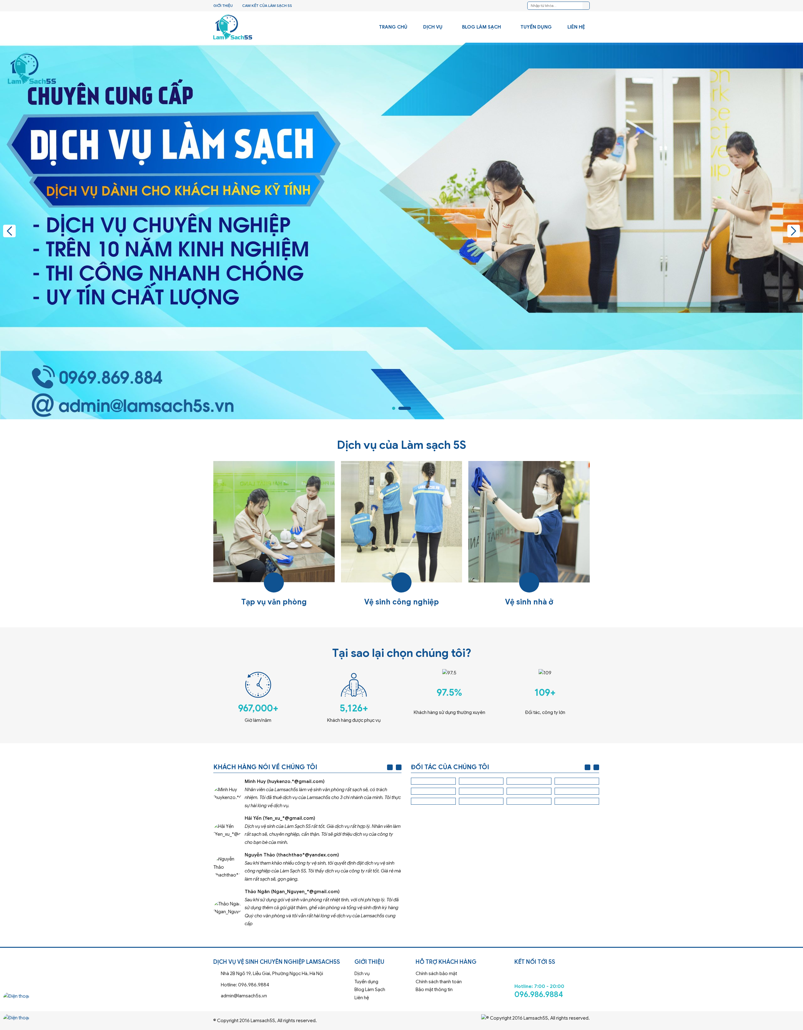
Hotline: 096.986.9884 (281, 985)
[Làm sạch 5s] (232, 27)
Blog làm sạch (481, 27)
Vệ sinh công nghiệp (401, 534)
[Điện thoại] (16, 1001)
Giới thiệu (223, 5)
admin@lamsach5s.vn (281, 996)
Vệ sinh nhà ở (529, 534)
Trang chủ (393, 27)
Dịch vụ (433, 27)
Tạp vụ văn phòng (274, 534)
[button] (9, 231)
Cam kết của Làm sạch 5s (267, 5)
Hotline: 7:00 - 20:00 (552, 982)
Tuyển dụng (536, 27)
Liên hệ (576, 27)
